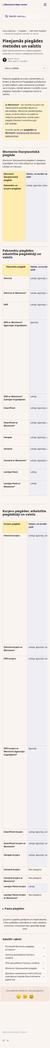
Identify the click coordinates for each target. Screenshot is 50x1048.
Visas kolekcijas (9, 31)
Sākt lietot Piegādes (38, 31)
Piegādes (23, 31)
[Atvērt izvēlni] (45, 4)
